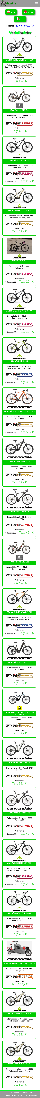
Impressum (15, 1093)
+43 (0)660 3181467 (24, 26)
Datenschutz (27, 1093)
